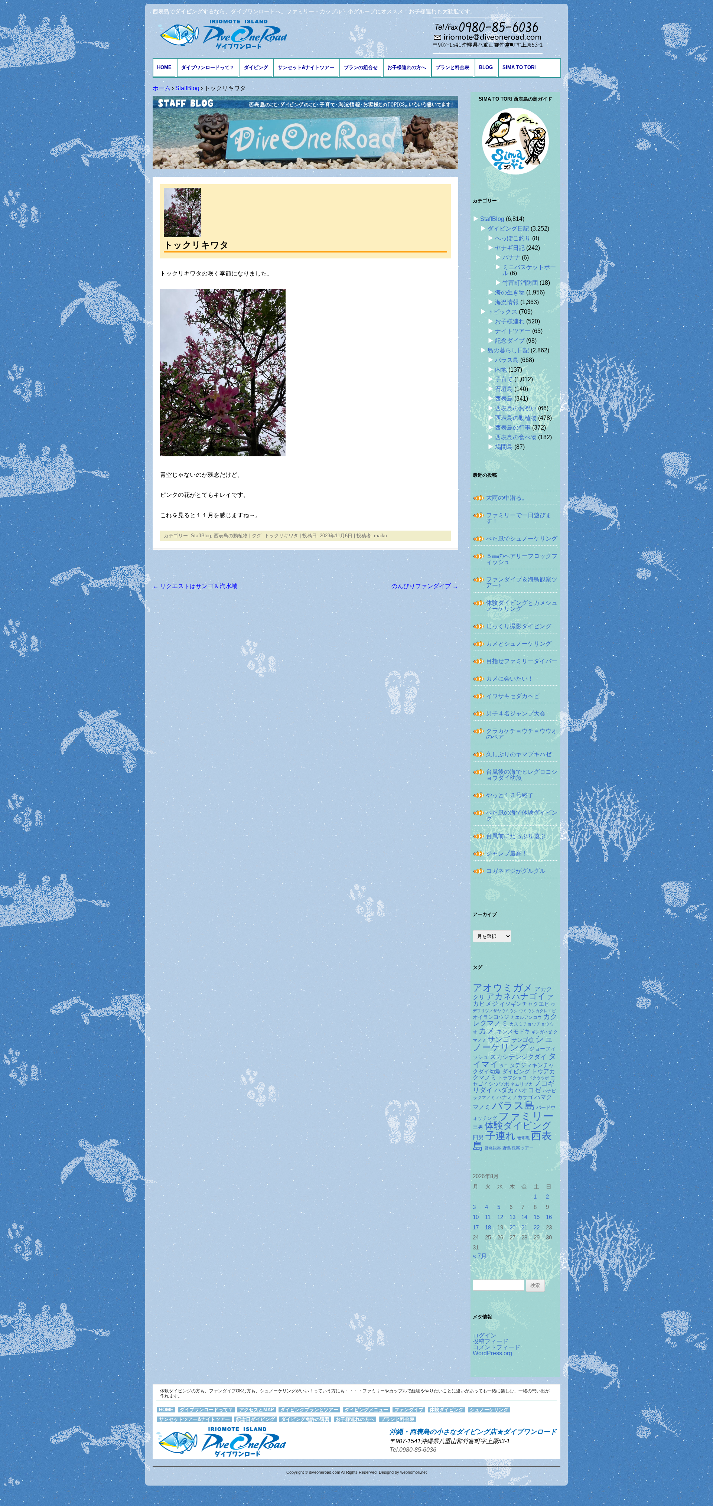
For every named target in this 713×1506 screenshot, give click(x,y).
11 (488, 1217)
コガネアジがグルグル (516, 871)
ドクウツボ (538, 1078)
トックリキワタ (281, 535)
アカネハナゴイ (516, 996)
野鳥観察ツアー (518, 1147)
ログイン (485, 1335)
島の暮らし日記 (508, 350)
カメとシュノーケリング (518, 643)
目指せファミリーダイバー (521, 661)
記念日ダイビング (255, 1419)
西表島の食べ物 (516, 437)
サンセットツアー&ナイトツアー (194, 1419)
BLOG (486, 67)
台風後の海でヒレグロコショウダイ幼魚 (521, 775)
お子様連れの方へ (406, 67)
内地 (501, 369)
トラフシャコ (512, 1077)
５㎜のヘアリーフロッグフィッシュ (521, 559)
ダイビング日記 (508, 228)
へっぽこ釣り (513, 238)
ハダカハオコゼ (517, 1090)
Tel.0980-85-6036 (413, 1450)
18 (488, 1227)
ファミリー (526, 1116)
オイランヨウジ (491, 1017)
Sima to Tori (519, 67)
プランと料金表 (452, 67)
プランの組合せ (361, 67)
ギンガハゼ (541, 1032)
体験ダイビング (518, 1126)
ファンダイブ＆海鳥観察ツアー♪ (521, 582)
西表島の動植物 (231, 535)
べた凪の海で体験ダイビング (521, 815)
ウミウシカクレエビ (537, 1010)
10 (476, 1217)
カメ (487, 1030)
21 (524, 1227)
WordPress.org (492, 1353)
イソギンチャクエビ (524, 1004)
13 (512, 1217)
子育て (504, 379)
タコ (504, 1065)
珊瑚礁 (523, 1137)
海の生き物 (510, 292)
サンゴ (499, 1039)
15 (537, 1217)
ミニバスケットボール (529, 270)
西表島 (504, 398)
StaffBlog (201, 535)
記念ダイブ (510, 341)
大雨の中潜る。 (507, 498)
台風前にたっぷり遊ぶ (516, 836)
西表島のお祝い (516, 408)
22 (537, 1227)
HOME (164, 67)
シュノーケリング (513, 1043)
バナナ (511, 257)
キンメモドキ (513, 1031)
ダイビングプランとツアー (309, 1409)
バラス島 (507, 360)
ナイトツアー (513, 331)
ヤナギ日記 (510, 248)
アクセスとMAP (256, 1409)
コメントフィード (496, 1347)
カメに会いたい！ (510, 678)
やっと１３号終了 (510, 795)
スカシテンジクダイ (518, 1056)
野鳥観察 (493, 1148)
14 (524, 1217)
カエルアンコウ (526, 1017)
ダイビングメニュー (366, 1409)
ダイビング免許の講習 (305, 1419)
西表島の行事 (513, 427)
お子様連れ (510, 321)
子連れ (500, 1135)
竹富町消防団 (520, 283)
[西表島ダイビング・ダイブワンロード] (222, 34)
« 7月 (480, 1256)
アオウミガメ (503, 987)
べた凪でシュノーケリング (521, 538)
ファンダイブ (408, 1409)
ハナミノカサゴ (515, 1097)
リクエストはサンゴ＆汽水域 (195, 586)
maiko (380, 535)
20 (512, 1227)
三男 (478, 1127)
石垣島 (504, 389)
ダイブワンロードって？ (207, 67)
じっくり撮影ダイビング (518, 626)
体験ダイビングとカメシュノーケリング (521, 606)
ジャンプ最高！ (507, 853)
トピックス (502, 312)
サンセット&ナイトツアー (306, 67)
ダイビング (256, 67)
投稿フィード (490, 1341)
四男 (478, 1137)
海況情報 (507, 302)
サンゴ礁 (522, 1040)
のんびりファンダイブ (424, 586)
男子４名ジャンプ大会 (516, 713)
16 (549, 1217)
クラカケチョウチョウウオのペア (521, 734)
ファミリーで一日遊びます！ (518, 518)
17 (476, 1227)
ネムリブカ (522, 1084)
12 (500, 1217)
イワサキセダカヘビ (513, 696)
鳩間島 (504, 447)
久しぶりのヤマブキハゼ (518, 754)
